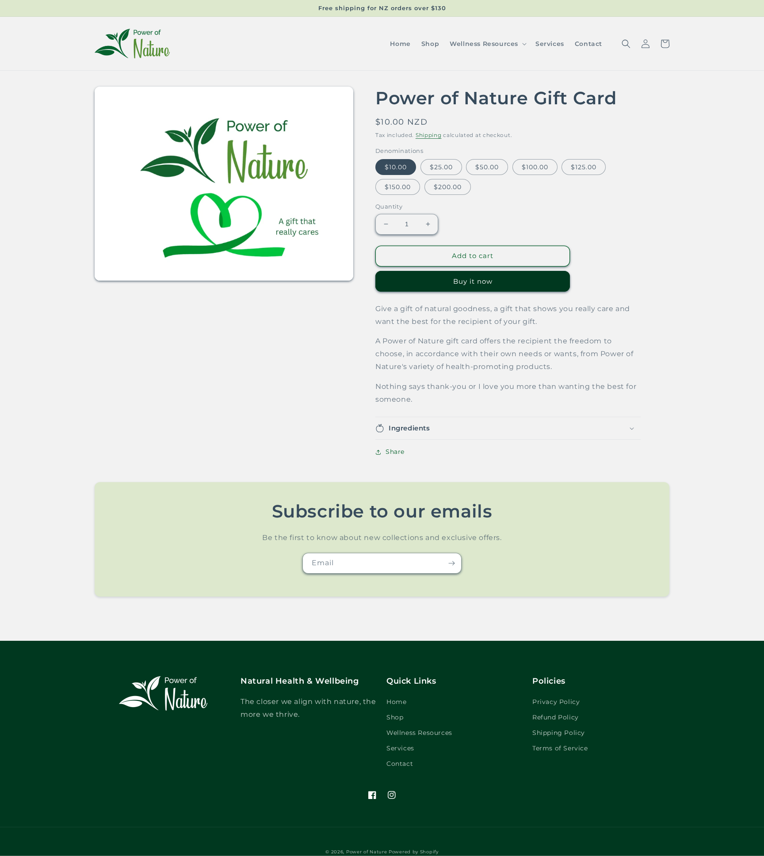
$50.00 (487, 167)
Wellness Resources (419, 733)
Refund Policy (555, 717)
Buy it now (473, 281)
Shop (394, 717)
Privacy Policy (556, 702)
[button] (487, 43)
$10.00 (396, 167)
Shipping (429, 135)
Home (396, 702)
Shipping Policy (558, 733)
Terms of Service (560, 748)
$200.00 (448, 187)
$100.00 (535, 167)
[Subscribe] (451, 563)
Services (400, 748)
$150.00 (398, 187)
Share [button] (395, 452)
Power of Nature (366, 852)
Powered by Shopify (414, 852)
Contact (399, 764)
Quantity (388, 206)
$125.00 (583, 167)
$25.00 (441, 167)
